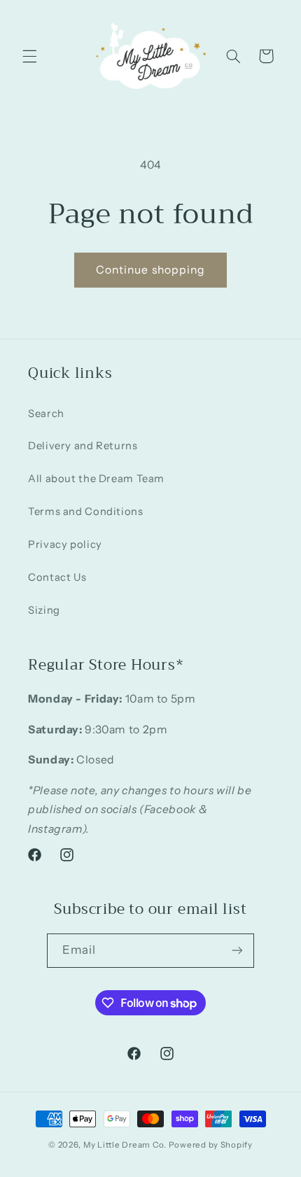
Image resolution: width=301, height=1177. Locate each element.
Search (46, 413)
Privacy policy (65, 544)
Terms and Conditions (86, 511)
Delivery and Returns (83, 445)
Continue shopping (150, 269)
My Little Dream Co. (126, 1145)
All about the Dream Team (96, 478)
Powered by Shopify (211, 1145)
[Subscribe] (237, 950)
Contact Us (57, 577)
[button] (29, 56)
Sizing (44, 610)
